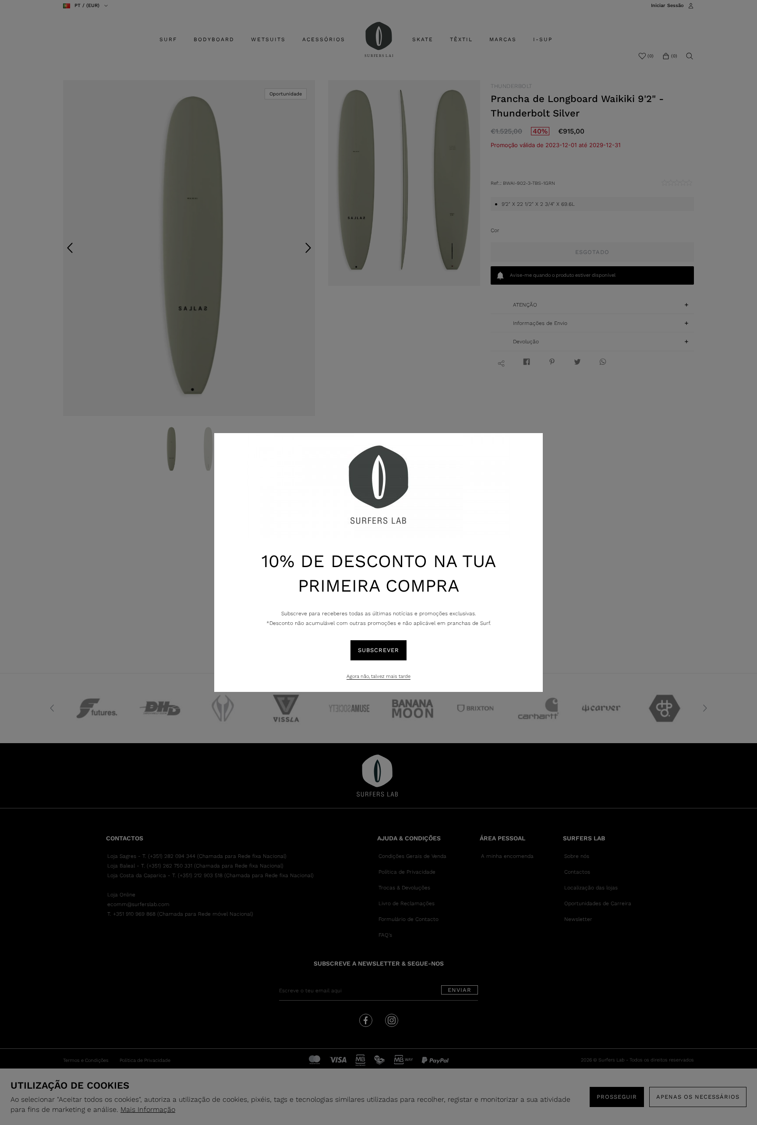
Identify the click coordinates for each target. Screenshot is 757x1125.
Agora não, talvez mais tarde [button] (378, 676)
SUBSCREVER (378, 650)
